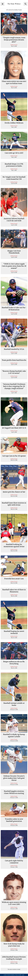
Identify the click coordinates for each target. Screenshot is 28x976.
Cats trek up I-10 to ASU (14, 153)
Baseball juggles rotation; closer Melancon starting (14, 792)
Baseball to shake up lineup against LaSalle (14, 735)
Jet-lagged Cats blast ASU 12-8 (14, 428)
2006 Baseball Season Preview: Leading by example (14, 958)
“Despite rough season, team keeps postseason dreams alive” (14, 40)
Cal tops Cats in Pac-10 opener (14, 456)
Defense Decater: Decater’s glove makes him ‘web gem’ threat (14, 778)
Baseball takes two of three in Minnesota (14, 591)
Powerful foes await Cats (14, 579)
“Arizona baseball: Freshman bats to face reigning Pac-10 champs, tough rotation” (14, 386)
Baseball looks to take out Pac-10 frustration (14, 309)
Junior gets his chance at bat (14, 492)
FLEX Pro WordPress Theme (12, 974)
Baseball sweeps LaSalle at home (14, 704)
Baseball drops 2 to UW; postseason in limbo (14, 165)
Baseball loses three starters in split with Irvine (14, 504)
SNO (20, 974)
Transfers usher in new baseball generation (14, 820)
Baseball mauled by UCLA (14, 349)
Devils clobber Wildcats (14, 123)
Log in (23, 974)
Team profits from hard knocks (14, 360)
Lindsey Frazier (14, 44)
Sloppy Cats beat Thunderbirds (14, 252)
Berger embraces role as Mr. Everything (14, 663)
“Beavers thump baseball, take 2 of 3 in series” (14, 372)
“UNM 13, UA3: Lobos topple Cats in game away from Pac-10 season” (14, 266)
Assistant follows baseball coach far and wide (14, 220)
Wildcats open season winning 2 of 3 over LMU (14, 903)
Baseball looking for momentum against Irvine (14, 545)
